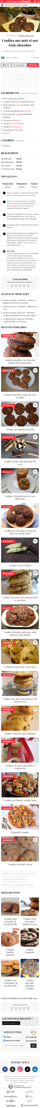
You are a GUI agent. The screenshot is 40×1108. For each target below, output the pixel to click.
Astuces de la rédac (12, 1041)
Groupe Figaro (30, 1080)
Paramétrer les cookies (28, 1078)
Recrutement (33, 1076)
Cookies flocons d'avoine (13, 319)
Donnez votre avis (26, 35)
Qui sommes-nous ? (9, 1076)
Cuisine (8, 1037)
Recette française (25, 885)
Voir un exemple (31, 1037)
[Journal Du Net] (29, 1092)
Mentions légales (19, 1080)
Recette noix (8, 873)
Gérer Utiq (9, 1080)
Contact (18, 1076)
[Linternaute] (10, 1097)
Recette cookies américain (14, 313)
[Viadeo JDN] (29, 1101)
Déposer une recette (11, 1023)
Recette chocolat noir (26, 873)
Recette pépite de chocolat (14, 879)
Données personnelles (12, 1078)
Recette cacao (9, 885)
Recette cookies (9, 300)
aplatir (9, 245)
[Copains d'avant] (10, 1101)
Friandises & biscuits (13, 5)
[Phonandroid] (29, 1105)
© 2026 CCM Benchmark (20, 1082)
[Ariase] (10, 1105)
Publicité (25, 1076)
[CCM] (10, 1092)
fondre (13, 206)
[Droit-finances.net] (29, 1096)
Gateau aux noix (10, 306)
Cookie (25, 5)
